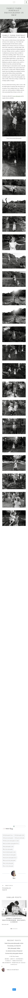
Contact (14, 964)
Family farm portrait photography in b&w (14, 943)
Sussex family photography (8, 866)
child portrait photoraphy (19, 838)
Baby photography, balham (14, 948)
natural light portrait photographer (9, 854)
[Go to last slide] (3, 909)
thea (14, 878)
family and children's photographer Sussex (11, 843)
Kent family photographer (8, 849)
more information (17, 96)
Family (8, 960)
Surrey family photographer (8, 863)
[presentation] (14, 908)
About (12, 958)
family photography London (8, 846)
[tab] (12, 928)
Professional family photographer (9, 860)
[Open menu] (26, 2)
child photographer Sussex (8, 835)
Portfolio (16, 962)
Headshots (7, 962)
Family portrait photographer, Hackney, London (14, 920)
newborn (19, 958)
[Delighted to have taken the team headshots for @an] (14, 980)
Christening (17, 960)
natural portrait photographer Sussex (10, 857)
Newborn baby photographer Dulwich (14, 953)
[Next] (24, 909)
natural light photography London (9, 852)
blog (23, 962)
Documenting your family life (7, 887)
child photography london (19, 835)
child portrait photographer (8, 838)
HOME (7, 958)
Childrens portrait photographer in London (11, 840)
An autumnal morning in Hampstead (14, 951)
